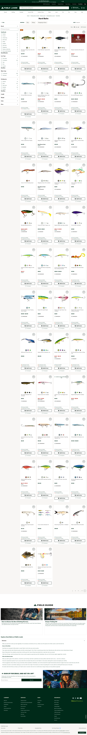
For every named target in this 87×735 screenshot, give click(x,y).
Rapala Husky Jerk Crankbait (43, 394)
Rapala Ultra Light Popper (43, 309)
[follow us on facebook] (73, 698)
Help (85, 4)
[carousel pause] (63, 1)
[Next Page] (85, 591)
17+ (47, 392)
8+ (31, 223)
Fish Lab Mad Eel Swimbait (26, 95)
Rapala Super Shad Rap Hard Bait (44, 479)
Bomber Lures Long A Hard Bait (61, 352)
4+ (64, 93)
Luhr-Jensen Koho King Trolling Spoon (27, 437)
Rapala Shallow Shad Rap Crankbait (26, 480)
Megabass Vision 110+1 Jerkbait (44, 140)
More (76, 12)
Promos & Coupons (41, 704)
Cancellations (56, 704)
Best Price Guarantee (57, 708)
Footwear (21, 12)
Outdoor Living (41, 12)
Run (69, 12)
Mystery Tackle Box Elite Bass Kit (77, 49)
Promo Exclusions (57, 714)
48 (74, 27)
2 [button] (75, 590)
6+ (47, 93)
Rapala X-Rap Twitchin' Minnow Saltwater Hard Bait (77, 310)
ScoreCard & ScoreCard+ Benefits (26, 702)
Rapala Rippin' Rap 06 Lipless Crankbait (60, 183)
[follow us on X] (78, 698)
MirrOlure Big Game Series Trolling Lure (78, 353)
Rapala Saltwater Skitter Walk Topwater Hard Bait (43, 96)
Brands (5, 12)
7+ (81, 138)
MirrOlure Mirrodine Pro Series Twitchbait (77, 480)
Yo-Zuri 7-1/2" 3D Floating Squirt (27, 182)
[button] (27, 22)
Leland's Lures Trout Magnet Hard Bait (61, 395)
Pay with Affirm (23, 716)
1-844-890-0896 (61, 730)
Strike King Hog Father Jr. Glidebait (61, 524)
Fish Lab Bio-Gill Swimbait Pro (27, 566)
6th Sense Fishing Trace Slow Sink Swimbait (27, 50)
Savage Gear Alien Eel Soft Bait (77, 267)
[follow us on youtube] (81, 698)
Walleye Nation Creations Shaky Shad (77, 141)
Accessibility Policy (38, 728)
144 (78, 27)
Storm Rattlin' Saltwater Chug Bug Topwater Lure (61, 437)
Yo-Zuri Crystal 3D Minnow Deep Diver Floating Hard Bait (61, 268)
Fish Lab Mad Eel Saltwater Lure (77, 436)
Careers (5, 706)
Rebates (39, 702)
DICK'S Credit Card (46, 4)
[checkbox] (28, 71)
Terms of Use (3, 728)
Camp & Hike (30, 12)
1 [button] (72, 590)
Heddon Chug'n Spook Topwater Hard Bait (27, 525)
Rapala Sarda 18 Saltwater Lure (44, 352)
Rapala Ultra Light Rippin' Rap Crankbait (60, 310)
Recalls (55, 716)
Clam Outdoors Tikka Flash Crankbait (76, 183)
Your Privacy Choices (55, 728)
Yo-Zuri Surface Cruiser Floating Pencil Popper (27, 310)
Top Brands (39, 706)
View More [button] (3, 67)
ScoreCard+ (54, 4)
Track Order (80, 4)
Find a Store (74, 4)
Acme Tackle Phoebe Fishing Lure (61, 95)
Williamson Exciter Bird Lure (26, 352)
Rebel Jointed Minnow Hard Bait (77, 524)
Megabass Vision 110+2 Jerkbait (44, 182)
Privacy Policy (20, 728)
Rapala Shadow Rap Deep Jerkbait (61, 225)
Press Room (6, 710)
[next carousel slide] (61, 1)
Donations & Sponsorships (8, 702)
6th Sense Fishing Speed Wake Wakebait (61, 50)
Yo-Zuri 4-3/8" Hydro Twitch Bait (61, 479)
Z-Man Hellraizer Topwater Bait (44, 49)
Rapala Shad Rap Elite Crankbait (77, 394)
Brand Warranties (57, 718)
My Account (23, 708)
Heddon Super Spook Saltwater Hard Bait (44, 437)
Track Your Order (23, 712)
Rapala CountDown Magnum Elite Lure (27, 268)
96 (76, 27)
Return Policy (56, 702)
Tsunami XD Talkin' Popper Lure (44, 225)
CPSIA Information (57, 712)
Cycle (56, 12)
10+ (64, 180)
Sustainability (6, 704)
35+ (64, 350)
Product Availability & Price (58, 710)
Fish (63, 12)
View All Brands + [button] (4, 52)
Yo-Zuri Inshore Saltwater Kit (43, 524)
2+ (64, 47)
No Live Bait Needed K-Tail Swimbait (26, 395)
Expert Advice (68, 4)
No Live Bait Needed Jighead (77, 95)
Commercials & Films (7, 708)
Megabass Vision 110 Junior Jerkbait (60, 141)
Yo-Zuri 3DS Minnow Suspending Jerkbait (44, 268)
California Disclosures (82, 728)
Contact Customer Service (25, 710)
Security (55, 720)
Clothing (13, 12)
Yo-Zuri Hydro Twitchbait (76, 225)
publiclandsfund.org (66, 732)
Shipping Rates (56, 706)
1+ (64, 223)
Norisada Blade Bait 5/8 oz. (26, 225)
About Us (5, 700)
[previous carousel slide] (25, 1)
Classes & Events (61, 4)
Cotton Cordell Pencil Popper (26, 140)
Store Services (23, 706)
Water (49, 12)
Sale (82, 12)
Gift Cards (22, 714)
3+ (81, 223)
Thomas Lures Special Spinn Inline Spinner (44, 567)
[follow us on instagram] (76, 698)
